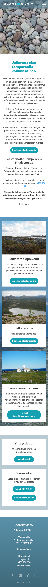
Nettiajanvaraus (24, 565)
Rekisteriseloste (25, 583)
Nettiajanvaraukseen (24, 497)
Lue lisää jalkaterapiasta (24, 150)
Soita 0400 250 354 (24, 489)
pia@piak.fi (24, 559)
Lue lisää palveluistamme (24, 281)
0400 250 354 (24, 562)
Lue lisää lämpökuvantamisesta (24, 415)
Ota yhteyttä (24, 459)
